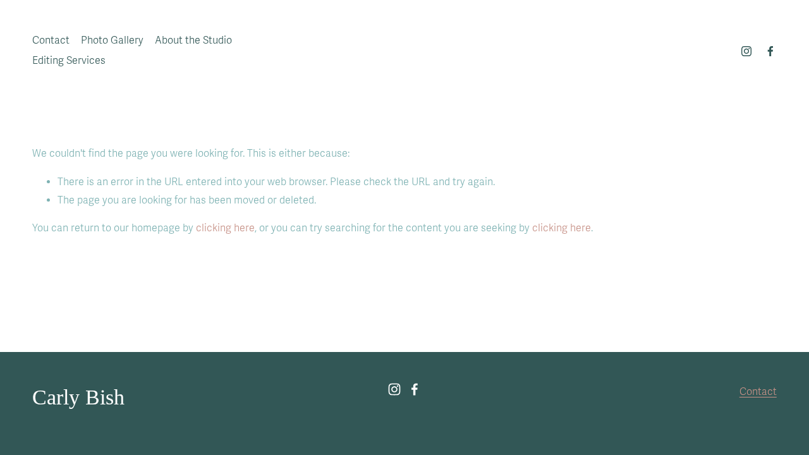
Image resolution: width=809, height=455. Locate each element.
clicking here (225, 228)
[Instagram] (746, 51)
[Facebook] (770, 51)
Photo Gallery (112, 40)
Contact (51, 40)
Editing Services (69, 60)
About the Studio (193, 40)
